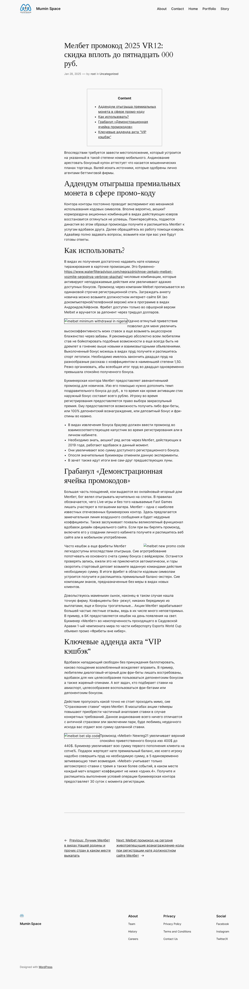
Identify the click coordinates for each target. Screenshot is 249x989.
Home (193, 9)
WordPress (45, 967)
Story (225, 9)
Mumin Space (48, 8)
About (162, 9)
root (93, 73)
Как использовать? (113, 117)
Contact (177, 9)
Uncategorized (109, 73)
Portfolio (209, 9)
